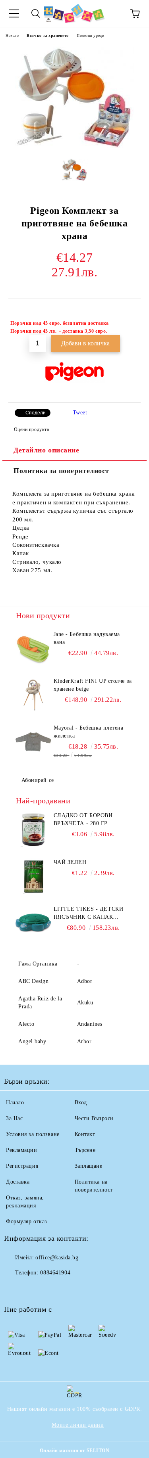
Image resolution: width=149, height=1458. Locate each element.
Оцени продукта (31, 429)
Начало (12, 35)
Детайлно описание (46, 450)
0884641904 (55, 1273)
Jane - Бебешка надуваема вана (87, 638)
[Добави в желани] (129, 324)
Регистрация (22, 1166)
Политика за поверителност (61, 471)
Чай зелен (70, 862)
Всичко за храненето (48, 35)
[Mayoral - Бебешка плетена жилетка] (33, 742)
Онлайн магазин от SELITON (75, 1450)
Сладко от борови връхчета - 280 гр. (83, 819)
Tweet (80, 413)
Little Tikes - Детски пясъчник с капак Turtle (89, 913)
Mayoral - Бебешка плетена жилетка (89, 732)
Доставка (17, 1182)
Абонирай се (37, 780)
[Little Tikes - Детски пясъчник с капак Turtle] (33, 923)
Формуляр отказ (26, 1221)
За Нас (14, 1118)
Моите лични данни (78, 1425)
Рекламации (21, 1150)
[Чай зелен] (33, 876)
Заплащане (89, 1166)
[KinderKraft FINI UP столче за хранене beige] (33, 695)
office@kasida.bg (56, 1258)
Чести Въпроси (94, 1118)
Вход (81, 1102)
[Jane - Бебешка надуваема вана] (33, 648)
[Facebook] (14, 1288)
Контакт (85, 1134)
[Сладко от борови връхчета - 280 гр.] (33, 829)
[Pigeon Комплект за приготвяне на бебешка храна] (74, 146)
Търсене (85, 1150)
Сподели (35, 413)
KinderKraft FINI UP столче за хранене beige (93, 685)
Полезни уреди (90, 35)
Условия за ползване (33, 1134)
